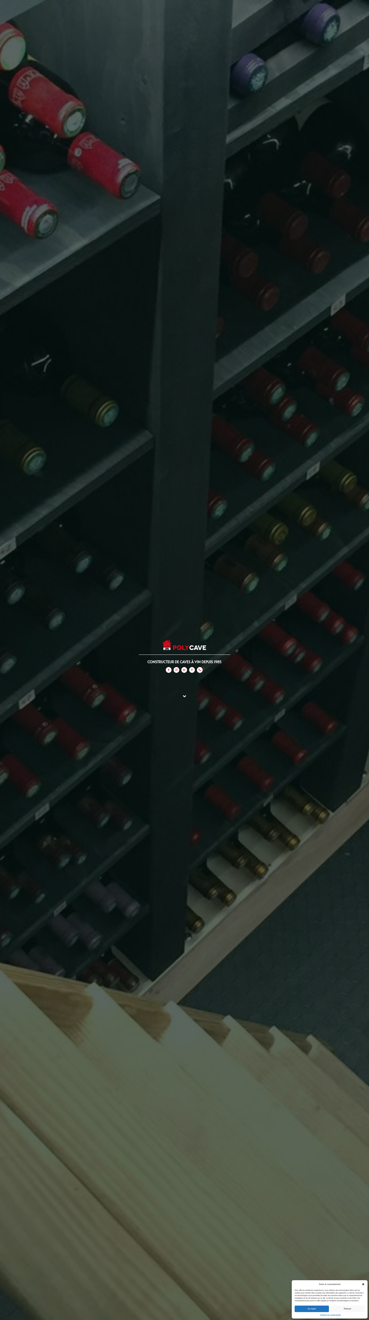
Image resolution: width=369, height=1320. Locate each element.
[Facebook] (169, 670)
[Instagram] (176, 670)
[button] (363, 1284)
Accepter (312, 1308)
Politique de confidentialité (330, 1315)
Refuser (347, 1308)
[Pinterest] (192, 670)
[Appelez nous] (200, 670)
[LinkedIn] (184, 670)
